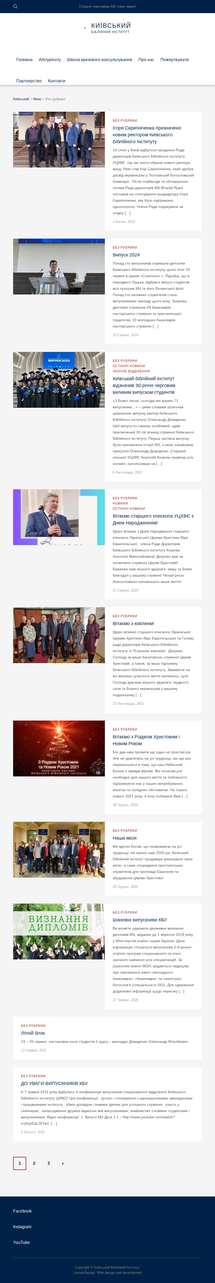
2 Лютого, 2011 (33, 1132)
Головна (24, 57)
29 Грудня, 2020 (125, 805)
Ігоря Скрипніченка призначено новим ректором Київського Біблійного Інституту (147, 134)
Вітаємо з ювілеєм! (133, 623)
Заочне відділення (131, 371)
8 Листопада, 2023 (127, 472)
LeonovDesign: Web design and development (107, 1273)
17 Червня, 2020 (125, 1000)
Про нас (146, 57)
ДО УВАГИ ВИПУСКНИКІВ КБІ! (54, 1083)
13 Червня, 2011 (33, 1050)
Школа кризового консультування (99, 57)
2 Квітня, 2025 (124, 222)
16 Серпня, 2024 (125, 335)
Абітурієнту (50, 57)
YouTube (21, 1242)
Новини (120, 503)
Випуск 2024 (126, 254)
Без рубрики (125, 120)
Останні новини (129, 366)
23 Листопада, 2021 (128, 704)
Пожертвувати (174, 57)
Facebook (22, 1211)
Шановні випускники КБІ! (140, 919)
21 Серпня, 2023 (125, 590)
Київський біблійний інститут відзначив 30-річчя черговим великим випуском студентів (144, 385)
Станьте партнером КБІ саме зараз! (107, 6)
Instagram (22, 1227)
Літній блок (33, 1033)
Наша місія (125, 838)
